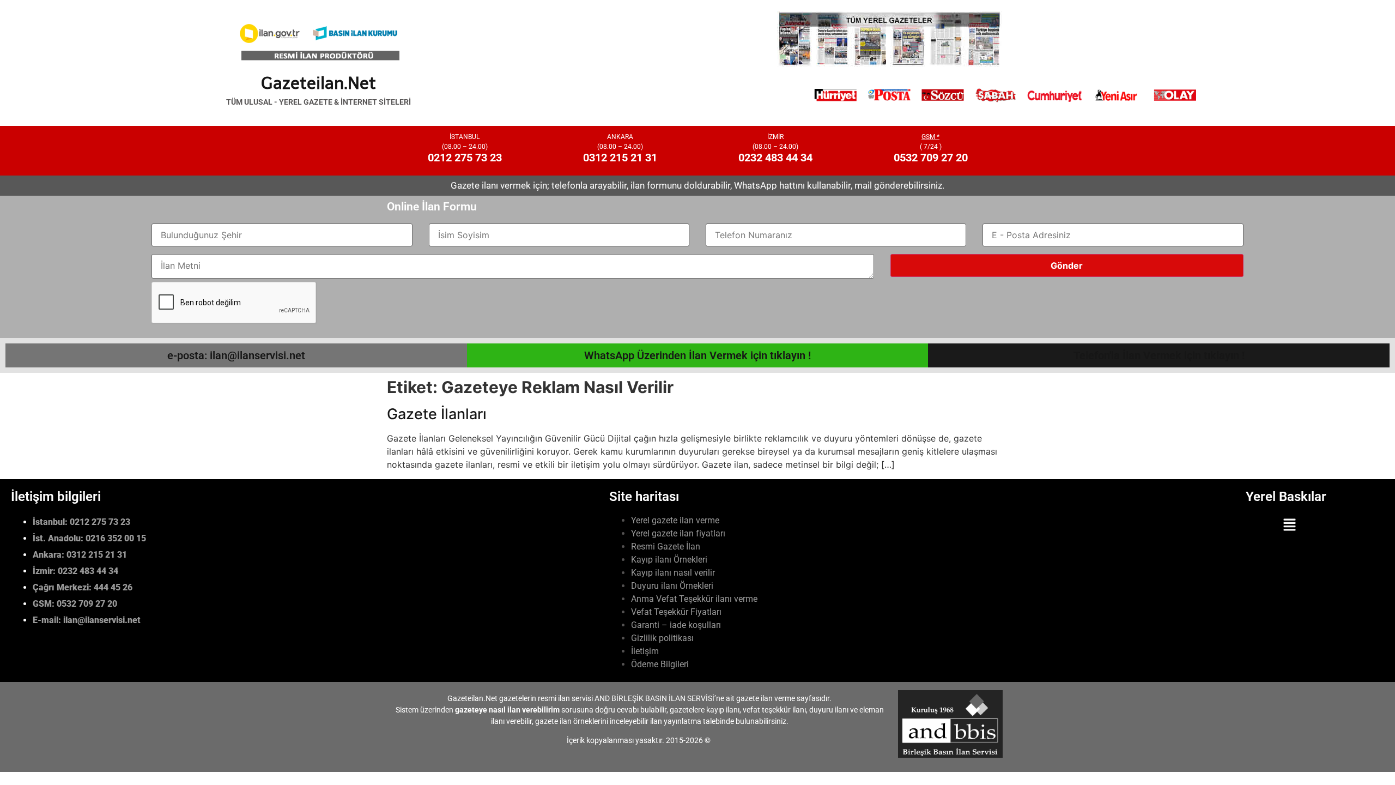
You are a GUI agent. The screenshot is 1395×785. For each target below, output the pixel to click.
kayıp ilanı (722, 709)
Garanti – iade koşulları (676, 625)
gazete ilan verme (765, 698)
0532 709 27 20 (931, 157)
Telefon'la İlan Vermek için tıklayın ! (1159, 355)
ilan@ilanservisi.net (102, 620)
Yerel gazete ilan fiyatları (678, 533)
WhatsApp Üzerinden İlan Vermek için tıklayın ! (697, 355)
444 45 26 (113, 587)
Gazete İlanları (437, 414)
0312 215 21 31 (620, 157)
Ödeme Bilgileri (660, 664)
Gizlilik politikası (662, 638)
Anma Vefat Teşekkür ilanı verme (694, 599)
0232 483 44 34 (775, 157)
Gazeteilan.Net (318, 83)
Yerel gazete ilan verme (675, 520)
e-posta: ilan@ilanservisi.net (236, 355)
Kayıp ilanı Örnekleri (669, 559)
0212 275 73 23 (465, 157)
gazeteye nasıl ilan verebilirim (507, 709)
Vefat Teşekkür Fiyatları (676, 612)
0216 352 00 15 (116, 538)
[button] (1290, 526)
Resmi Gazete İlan (665, 546)
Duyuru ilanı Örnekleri (672, 586)
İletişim (645, 651)
